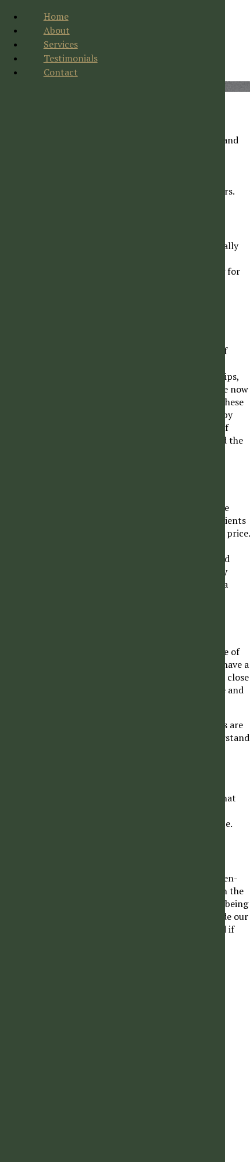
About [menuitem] (57, 30)
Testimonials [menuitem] (71, 58)
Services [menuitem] (61, 44)
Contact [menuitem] (61, 72)
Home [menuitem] (56, 16)
